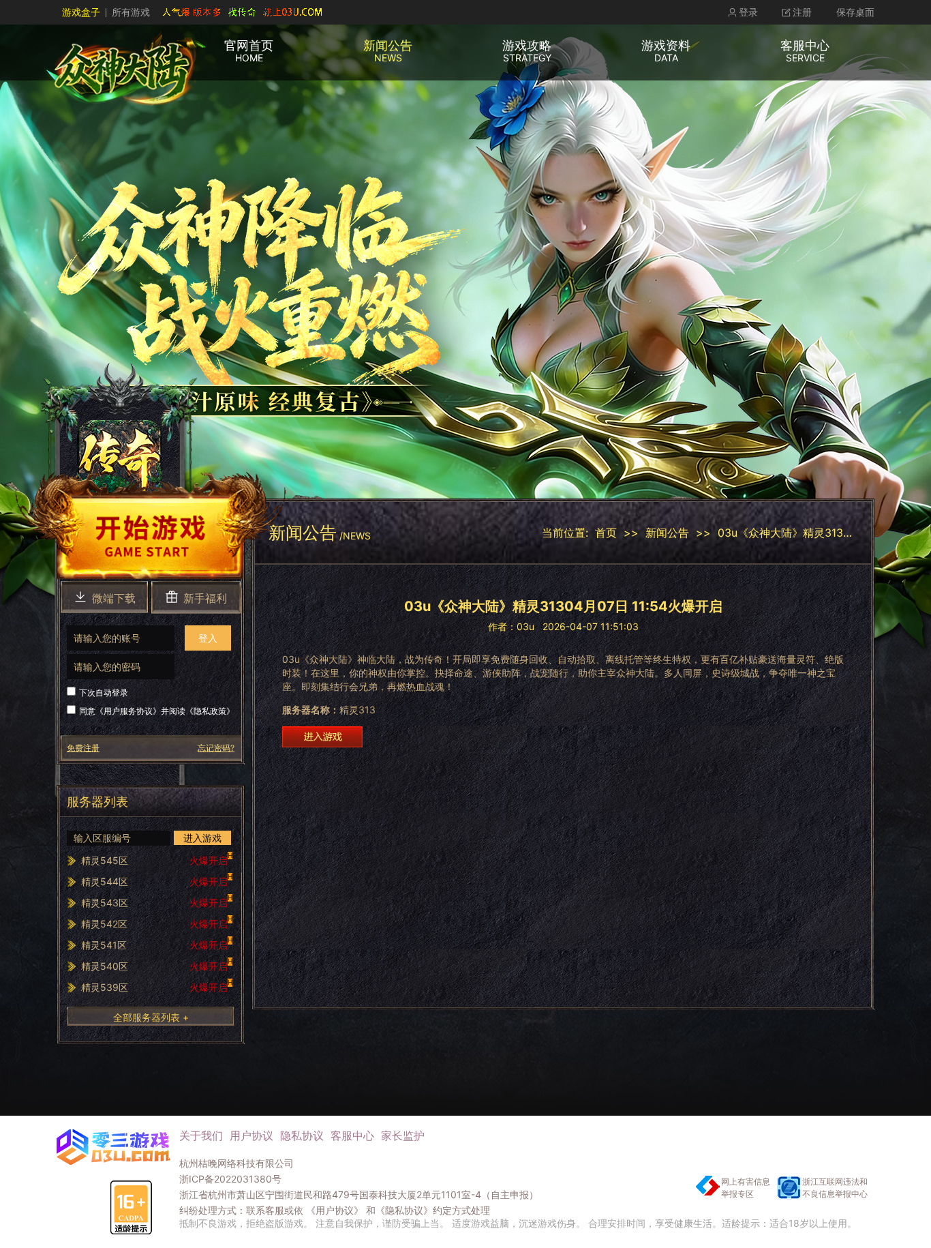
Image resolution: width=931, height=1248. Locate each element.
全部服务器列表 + (151, 1017)
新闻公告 (667, 532)
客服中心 (352, 1135)
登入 (207, 638)
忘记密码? (216, 748)
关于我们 (201, 1135)
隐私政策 (210, 711)
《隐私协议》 (404, 1210)
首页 (606, 532)
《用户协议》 (334, 1210)
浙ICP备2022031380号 (230, 1179)
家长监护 (403, 1135)
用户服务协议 (128, 711)
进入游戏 (202, 838)
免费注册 (83, 748)
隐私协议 (302, 1135)
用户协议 (251, 1135)
